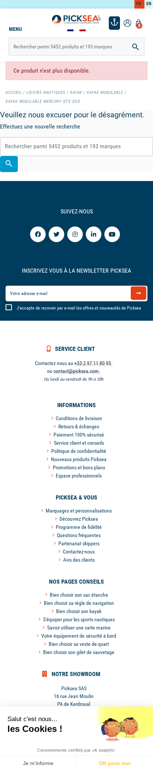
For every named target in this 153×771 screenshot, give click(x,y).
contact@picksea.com (76, 371)
